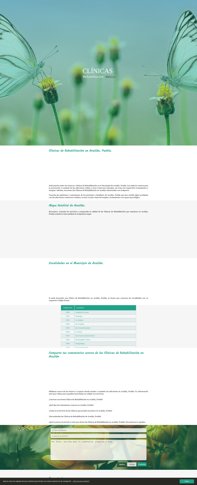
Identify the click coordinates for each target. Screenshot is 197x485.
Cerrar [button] (187, 481)
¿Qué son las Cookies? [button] (80, 481)
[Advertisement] (98, 168)
